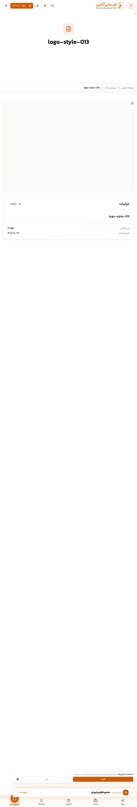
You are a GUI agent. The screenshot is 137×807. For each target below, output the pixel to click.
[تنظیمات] (18, 779)
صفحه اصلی (127, 88)
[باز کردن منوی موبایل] (6, 6)
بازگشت (13, 204)
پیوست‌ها (110, 88)
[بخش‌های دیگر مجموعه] (131, 6)
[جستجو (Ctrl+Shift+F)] (52, 6)
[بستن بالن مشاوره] (132, 792)
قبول (103, 779)
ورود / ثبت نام (18, 5)
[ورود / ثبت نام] (37, 6)
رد (47, 779)
